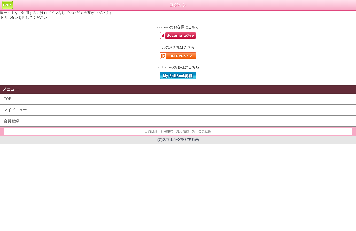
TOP (7, 99)
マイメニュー (15, 110)
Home (7, 5)
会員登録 (11, 121)
